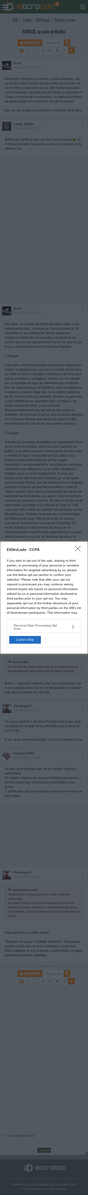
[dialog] (44, 597)
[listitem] (44, 627)
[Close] (79, 550)
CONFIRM (25, 640)
